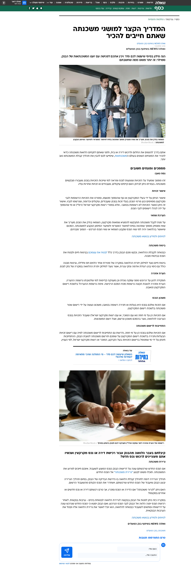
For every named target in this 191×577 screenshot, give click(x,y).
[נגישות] (4, 3)
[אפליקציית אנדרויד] (41, 8)
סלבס (112, 3)
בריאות (89, 3)
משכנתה (161, 531)
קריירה (108, 9)
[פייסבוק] (29, 8)
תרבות (121, 3)
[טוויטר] (33, 8)
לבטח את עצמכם (97, 252)
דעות (134, 9)
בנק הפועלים (152, 531)
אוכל (98, 3)
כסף (105, 3)
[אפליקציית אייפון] (37, 8)
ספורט (140, 3)
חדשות (150, 3)
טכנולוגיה (69, 3)
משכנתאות (121, 156)
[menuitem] (148, 2)
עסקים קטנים (118, 9)
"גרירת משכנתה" (123, 472)
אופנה (58, 3)
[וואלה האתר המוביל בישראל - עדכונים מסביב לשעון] (160, 2)
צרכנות (141, 9)
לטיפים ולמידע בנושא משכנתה (148, 236)
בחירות (131, 3)
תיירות (79, 3)
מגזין (128, 9)
